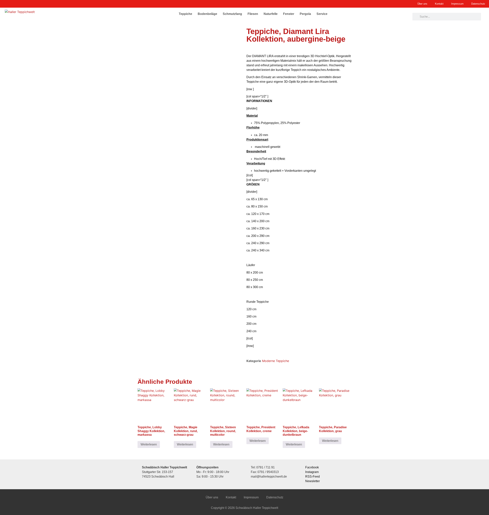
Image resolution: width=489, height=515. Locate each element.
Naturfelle (271, 13)
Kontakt (231, 497)
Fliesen (253, 13)
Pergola (305, 13)
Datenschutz (274, 497)
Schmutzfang (232, 13)
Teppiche (185, 13)
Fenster (288, 13)
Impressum (251, 497)
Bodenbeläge (207, 13)
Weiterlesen (149, 444)
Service (322, 13)
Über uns (212, 497)
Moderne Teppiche (275, 361)
